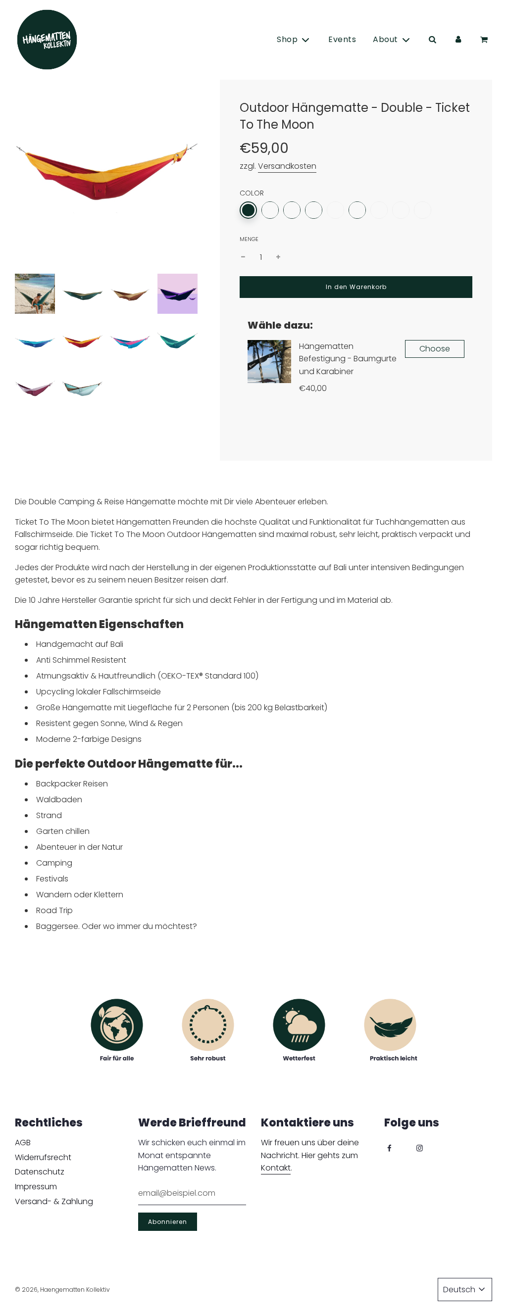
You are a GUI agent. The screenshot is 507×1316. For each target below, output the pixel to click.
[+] (278, 257)
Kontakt (276, 1167)
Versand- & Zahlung (54, 1201)
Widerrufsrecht (43, 1157)
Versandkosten (287, 166)
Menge (249, 239)
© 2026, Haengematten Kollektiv (62, 1289)
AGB (23, 1142)
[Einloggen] (458, 39)
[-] (243, 257)
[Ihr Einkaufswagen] (485, 39)
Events (342, 39)
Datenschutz (39, 1171)
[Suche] (432, 39)
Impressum (36, 1186)
